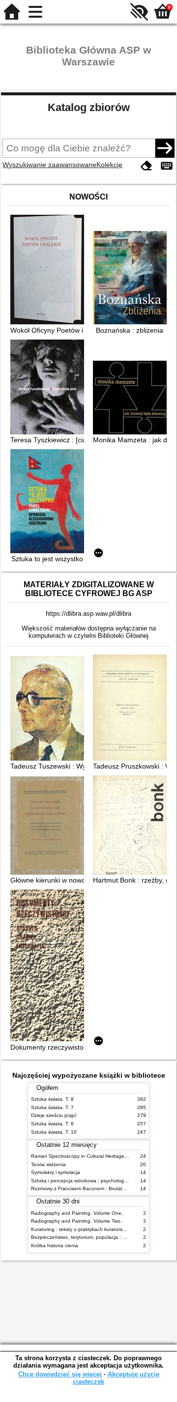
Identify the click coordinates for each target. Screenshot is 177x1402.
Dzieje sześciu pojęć (54, 1115)
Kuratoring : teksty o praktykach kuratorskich (81, 1229)
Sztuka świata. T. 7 (52, 1107)
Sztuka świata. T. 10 (54, 1132)
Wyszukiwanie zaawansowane (49, 165)
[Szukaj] (164, 148)
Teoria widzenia (48, 1164)
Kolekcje (109, 165)
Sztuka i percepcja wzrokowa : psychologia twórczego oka (96, 1180)
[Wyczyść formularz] (146, 166)
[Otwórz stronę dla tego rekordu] (49, 270)
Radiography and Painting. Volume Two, (76, 1221)
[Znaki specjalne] (167, 166)
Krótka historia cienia (54, 1245)
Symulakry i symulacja (55, 1172)
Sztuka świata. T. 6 (52, 1123)
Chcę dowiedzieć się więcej (60, 1374)
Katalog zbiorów (89, 107)
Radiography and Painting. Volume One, (77, 1213)
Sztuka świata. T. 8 (52, 1099)
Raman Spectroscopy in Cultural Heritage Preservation (92, 1156)
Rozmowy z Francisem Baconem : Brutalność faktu (88, 1188)
